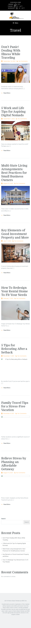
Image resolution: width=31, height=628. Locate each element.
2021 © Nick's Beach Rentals (12, 600)
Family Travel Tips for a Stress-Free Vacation (14, 406)
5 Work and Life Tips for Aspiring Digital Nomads (13, 111)
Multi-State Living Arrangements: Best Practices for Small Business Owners (14, 173)
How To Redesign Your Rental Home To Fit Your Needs (14, 291)
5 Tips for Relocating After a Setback (14, 349)
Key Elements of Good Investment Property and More (15, 234)
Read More (6, 93)
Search (3, 518)
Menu (16, 23)
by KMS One (23, 600)
